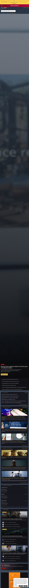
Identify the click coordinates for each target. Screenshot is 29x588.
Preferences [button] (15, 584)
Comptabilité (22, 506)
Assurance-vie (9, 506)
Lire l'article (4, 374)
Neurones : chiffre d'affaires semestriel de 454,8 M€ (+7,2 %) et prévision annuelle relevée (14, 387)
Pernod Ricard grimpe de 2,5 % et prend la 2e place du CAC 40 (10, 381)
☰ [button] (1, 5)
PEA (13, 506)
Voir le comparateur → (4, 498)
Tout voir (26, 392)
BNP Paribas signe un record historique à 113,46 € (9, 385)
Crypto (2, 507)
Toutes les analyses (24, 448)
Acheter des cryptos (4, 502)
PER (12, 506)
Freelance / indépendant (4, 497)
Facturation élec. (26, 506)
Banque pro (19, 506)
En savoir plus (14, 3)
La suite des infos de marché (23, 404)
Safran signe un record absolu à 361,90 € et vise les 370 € (10, 379)
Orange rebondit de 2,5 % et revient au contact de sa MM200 (10, 383)
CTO (15, 506)
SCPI (7, 506)
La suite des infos (24, 445)
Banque (17, 506)
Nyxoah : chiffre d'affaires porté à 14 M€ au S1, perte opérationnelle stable (12, 389)
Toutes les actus (25, 407)
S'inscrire (4, 568)
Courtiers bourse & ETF (4, 490)
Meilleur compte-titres (4, 489)
